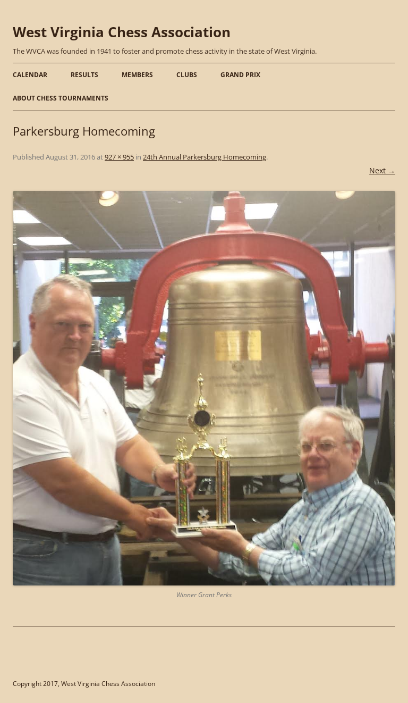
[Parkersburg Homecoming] (204, 388)
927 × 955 (119, 157)
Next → (382, 170)
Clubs (186, 74)
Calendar (30, 74)
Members (137, 74)
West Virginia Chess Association (122, 31)
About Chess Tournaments (60, 98)
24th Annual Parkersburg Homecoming (204, 157)
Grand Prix (240, 74)
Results (84, 74)
